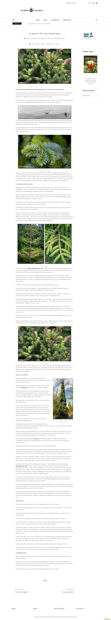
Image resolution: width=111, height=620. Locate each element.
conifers (37, 44)
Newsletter (67, 20)
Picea (42, 44)
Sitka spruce (49, 44)
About (45, 20)
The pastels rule (32, 23)
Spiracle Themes (72, 617)
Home (37, 20)
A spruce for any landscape (44, 33)
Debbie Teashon (52, 38)
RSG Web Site (55, 20)
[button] (96, 24)
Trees (45, 580)
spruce (57, 44)
